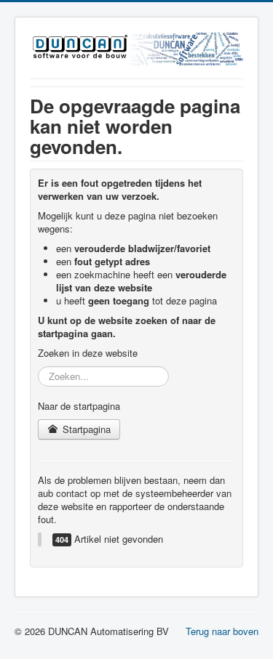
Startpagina (85, 429)
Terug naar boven (222, 631)
